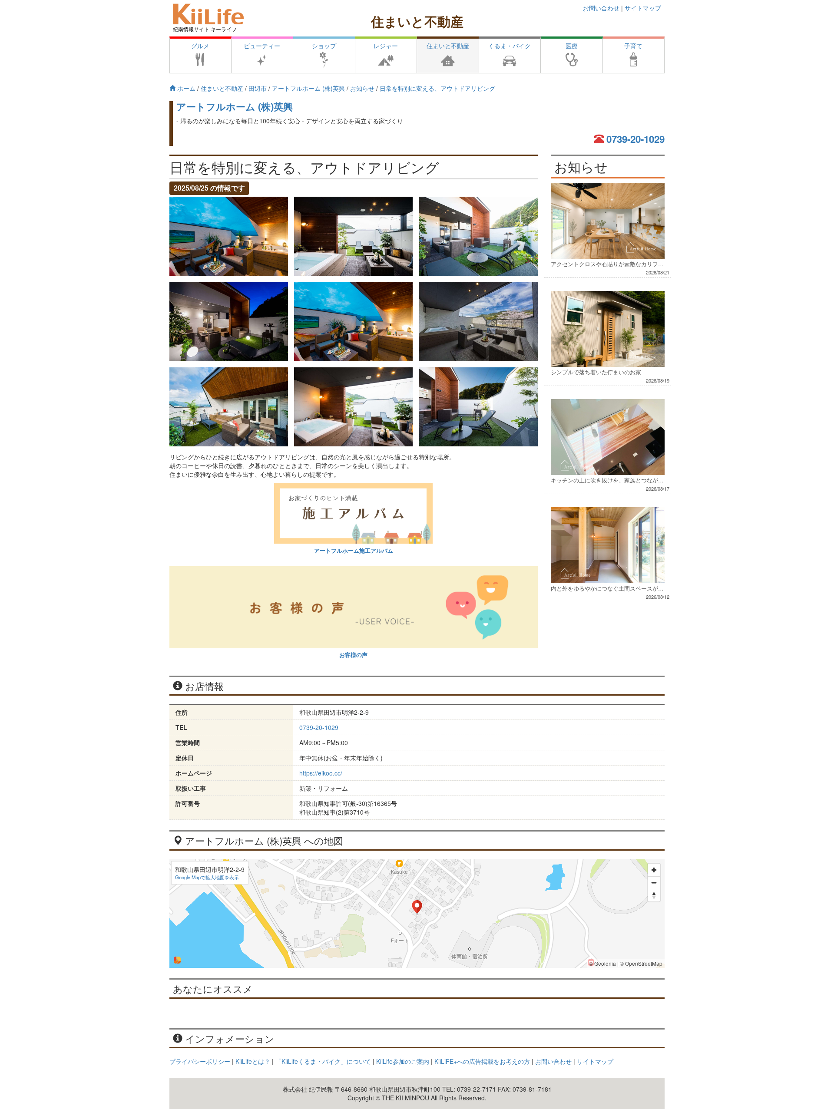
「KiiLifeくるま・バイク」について (323, 1061)
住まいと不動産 (417, 21)
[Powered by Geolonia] (177, 960)
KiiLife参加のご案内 (402, 1061)
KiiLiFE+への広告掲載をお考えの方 (482, 1061)
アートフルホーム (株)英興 (234, 106)
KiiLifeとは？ (252, 1061)
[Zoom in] (654, 870)
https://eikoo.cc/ (320, 773)
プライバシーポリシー (199, 1061)
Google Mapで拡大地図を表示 (207, 877)
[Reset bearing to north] (654, 895)
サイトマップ (643, 7)
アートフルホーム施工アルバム (353, 550)
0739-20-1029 (635, 139)
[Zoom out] (654, 882)
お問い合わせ (601, 7)
